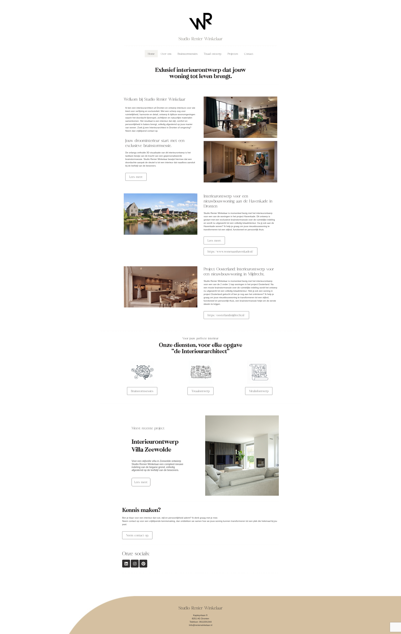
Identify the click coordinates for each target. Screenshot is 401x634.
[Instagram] (135, 564)
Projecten (233, 53)
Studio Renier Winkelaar (201, 38)
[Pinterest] (143, 564)
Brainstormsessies (188, 53)
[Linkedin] (126, 564)
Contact (248, 53)
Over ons (166, 53)
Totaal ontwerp (212, 53)
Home (151, 53)
